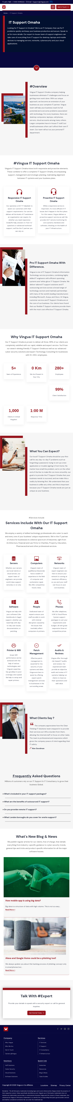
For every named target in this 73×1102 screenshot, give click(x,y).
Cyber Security (10, 1069)
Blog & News (43, 1073)
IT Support (42, 1046)
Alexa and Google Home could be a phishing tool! (30, 958)
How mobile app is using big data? (23, 900)
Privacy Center (65, 1085)
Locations (44, 1085)
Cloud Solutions (10, 1073)
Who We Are (9, 1046)
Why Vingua (9, 1042)
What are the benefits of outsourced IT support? (26, 801)
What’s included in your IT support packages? (25, 794)
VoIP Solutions (9, 1065)
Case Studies (43, 1076)
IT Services (42, 1042)
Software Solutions (11, 1076)
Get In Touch (9, 1050)
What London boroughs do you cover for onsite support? (30, 817)
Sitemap (54, 1085)
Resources (42, 1069)
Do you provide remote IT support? (20, 809)
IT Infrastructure (44, 1054)
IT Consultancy (44, 1050)
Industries (42, 1065)
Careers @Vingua (10, 1054)
